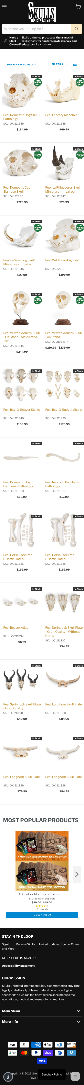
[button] (74, 64)
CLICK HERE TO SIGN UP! (19, 957)
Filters (57, 64)
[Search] (76, 29)
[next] (77, 874)
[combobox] (36, 29)
